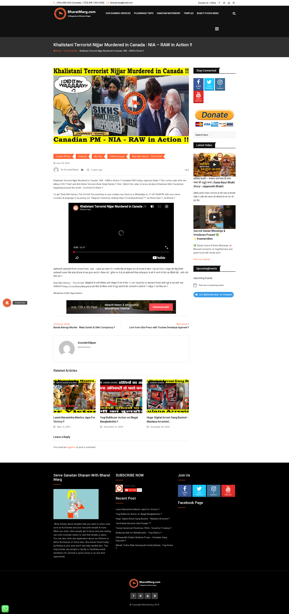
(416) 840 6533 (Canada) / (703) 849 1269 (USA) (80, 2)
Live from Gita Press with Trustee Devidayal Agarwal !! (159, 327)
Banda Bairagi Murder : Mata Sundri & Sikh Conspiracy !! (84, 327)
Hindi (213, 3)
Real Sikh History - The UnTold (147, 156)
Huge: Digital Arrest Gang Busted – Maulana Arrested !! (143, 518)
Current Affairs (70, 51)
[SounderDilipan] (82, 169)
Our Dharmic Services (118, 13)
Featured (82, 156)
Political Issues (117, 156)
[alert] (214, 285)
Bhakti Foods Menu (208, 13)
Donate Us (203, 3)
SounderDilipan (87, 342)
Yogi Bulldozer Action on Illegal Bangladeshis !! (139, 514)
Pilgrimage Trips (144, 13)
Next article (182, 324)
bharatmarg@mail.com (121, 2)
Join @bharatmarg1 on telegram (216, 294)
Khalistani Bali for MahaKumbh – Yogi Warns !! (139, 532)
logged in (71, 447)
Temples (189, 13)
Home (58, 51)
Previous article (62, 324)
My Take (98, 156)
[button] (7, 303)
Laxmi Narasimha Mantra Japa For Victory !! (137, 509)
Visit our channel (201, 259)
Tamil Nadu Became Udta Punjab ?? (133, 523)
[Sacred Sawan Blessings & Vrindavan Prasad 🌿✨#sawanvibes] (214, 217)
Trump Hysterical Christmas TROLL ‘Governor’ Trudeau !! (144, 528)
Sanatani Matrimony (168, 13)
